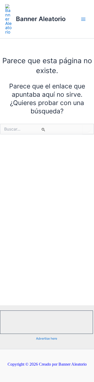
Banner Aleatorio (41, 19)
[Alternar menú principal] (83, 19)
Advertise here (46, 338)
